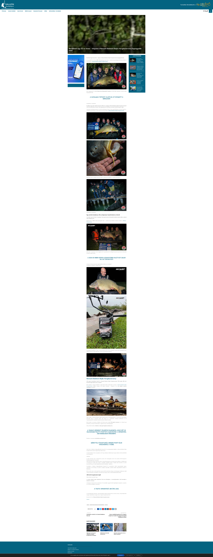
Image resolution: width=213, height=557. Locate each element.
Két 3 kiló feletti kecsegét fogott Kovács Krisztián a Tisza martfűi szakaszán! (140, 88)
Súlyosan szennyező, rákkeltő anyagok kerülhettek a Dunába (91, 534)
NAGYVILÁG (20, 11)
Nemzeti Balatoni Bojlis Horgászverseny (97, 504)
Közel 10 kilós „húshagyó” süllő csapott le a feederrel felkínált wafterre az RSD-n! (140, 60)
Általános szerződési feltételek (73, 549)
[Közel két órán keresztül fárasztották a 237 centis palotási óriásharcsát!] (133, 75)
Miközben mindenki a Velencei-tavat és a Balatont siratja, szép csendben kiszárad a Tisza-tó (140, 68)
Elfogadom (121, 555)
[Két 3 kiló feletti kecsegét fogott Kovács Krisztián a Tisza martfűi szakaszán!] (133, 88)
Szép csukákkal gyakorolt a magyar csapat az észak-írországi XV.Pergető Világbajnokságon (117, 516)
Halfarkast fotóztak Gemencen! (104, 533)
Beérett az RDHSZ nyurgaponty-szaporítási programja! (140, 82)
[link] (100, 61)
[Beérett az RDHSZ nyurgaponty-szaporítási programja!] (133, 82)
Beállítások (139, 555)
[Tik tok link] (207, 11)
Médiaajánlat (70, 552)
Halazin (88, 499)
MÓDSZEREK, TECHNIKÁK (55, 11)
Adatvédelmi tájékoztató (72, 548)
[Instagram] (206, 11)
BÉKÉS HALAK (28, 11)
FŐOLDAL (4, 11)
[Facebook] (204, 11)
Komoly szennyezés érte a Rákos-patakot (119, 533)
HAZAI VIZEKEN (11, 11)
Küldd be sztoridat (71, 551)
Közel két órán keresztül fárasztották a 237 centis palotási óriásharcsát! (140, 75)
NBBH (88, 504)
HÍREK (45, 11)
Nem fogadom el (129, 555)
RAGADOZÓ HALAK (37, 11)
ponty (106, 504)
